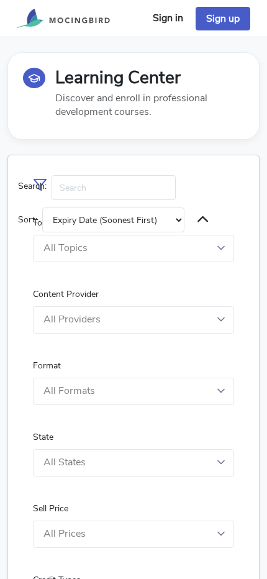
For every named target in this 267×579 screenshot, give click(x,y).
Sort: (27, 220)
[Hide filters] (203, 220)
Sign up (223, 18)
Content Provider (66, 294)
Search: (32, 186)
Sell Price (50, 508)
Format (47, 366)
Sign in (168, 18)
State (43, 437)
